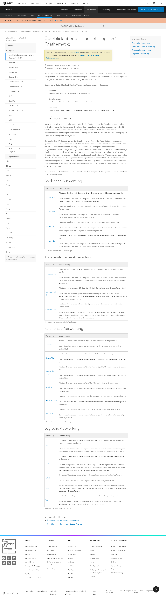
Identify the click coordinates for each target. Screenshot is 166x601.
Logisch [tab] (11, 50)
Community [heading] (51, 540)
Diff (10, 96)
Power (8, 228)
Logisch (85, 31)
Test (10, 144)
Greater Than (13, 106)
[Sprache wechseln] (154, 3)
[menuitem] (34, 546)
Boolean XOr (13, 77)
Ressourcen (91, 10)
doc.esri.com (57, 20)
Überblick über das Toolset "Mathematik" (16, 39)
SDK (67, 15)
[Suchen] (148, 3)
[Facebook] (4, 558)
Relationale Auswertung (141, 50)
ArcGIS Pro (8, 9)
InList (11, 115)
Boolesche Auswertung (141, 43)
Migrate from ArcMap (81, 15)
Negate (8, 219)
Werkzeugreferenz (44, 15)
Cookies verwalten (109, 592)
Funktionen (77, 10)
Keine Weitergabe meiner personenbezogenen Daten (135, 592)
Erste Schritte (21, 15)
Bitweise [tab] (11, 46)
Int (7, 190)
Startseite (8, 15)
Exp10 (8, 176)
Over (10, 139)
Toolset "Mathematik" (72, 31)
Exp (7, 171)
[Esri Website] (8, 3)
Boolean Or (13, 72)
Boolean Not (13, 67)
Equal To (12, 101)
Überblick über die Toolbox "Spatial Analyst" (64, 524)
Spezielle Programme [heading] (119, 540)
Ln (7, 195)
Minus (8, 209)
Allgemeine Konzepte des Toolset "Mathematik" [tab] (20, 258)
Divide (8, 166)
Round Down (11, 233)
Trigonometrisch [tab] (14, 157)
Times (8, 252)
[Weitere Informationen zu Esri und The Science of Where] (9, 546)
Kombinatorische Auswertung (143, 47)
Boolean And (13, 63)
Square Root (10, 247)
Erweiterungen (106, 10)
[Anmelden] (160, 3)
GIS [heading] (69, 540)
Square (8, 242)
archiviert (75, 52)
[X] (9, 558)
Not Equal (12, 134)
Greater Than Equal (16, 110)
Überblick (64, 10)
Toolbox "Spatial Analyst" (53, 31)
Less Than (12, 125)
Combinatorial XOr (16, 91)
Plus (7, 223)
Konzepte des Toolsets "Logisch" (18, 150)
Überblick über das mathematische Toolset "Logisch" (21, 56)
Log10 (8, 199)
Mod (7, 214)
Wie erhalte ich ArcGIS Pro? (151, 10)
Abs (7, 161)
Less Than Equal (14, 130)
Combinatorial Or (15, 87)
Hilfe (32, 15)
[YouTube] (14, 563)
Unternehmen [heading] (95, 540)
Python (59, 15)
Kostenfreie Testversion (126, 10)
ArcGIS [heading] (27, 540)
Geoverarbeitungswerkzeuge (31, 31)
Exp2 (8, 180)
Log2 (8, 204)
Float (8, 185)
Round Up (9, 238)
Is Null (11, 120)
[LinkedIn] (14, 558)
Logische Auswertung (140, 54)
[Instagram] (9, 563)
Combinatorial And (16, 82)
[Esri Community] (4, 563)
